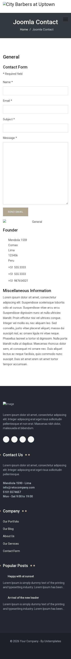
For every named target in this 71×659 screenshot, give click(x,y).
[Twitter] (27, 650)
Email (7, 100)
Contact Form (11, 551)
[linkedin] (31, 439)
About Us (8, 536)
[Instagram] (38, 650)
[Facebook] (22, 650)
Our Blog (8, 528)
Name (8, 82)
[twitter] (14, 439)
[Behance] (44, 650)
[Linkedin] (33, 650)
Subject (9, 119)
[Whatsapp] (49, 650)
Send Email (15, 211)
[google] (23, 439)
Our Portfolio (11, 521)
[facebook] (6, 439)
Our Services (11, 543)
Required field (12, 74)
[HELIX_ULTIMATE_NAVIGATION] (65, 19)
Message (10, 138)
